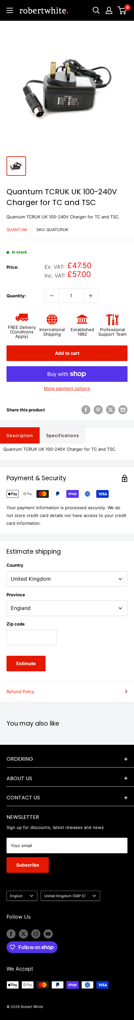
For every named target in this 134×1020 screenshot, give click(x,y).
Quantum (17, 229)
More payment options (67, 388)
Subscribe (27, 865)
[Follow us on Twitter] (23, 933)
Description (20, 435)
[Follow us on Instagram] (35, 933)
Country (15, 565)
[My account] (109, 10)
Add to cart (67, 353)
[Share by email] (122, 409)
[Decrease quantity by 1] (52, 296)
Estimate (26, 663)
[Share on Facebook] (85, 409)
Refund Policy (20, 691)
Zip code (16, 623)
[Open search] (96, 10)
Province (16, 594)
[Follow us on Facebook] (11, 933)
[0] (122, 10)
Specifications (62, 435)
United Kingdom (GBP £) (65, 896)
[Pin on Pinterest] (98, 409)
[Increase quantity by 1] (91, 296)
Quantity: (16, 295)
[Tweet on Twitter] (110, 409)
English (16, 896)
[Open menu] (10, 10)
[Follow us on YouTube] (48, 933)
